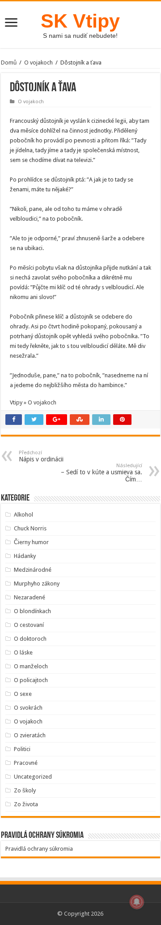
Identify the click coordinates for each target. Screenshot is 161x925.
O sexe (23, 694)
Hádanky (25, 556)
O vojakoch (38, 62)
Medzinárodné (32, 569)
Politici (22, 749)
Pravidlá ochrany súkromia (39, 848)
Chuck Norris (30, 528)
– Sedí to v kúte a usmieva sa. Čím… (101, 473)
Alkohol (23, 514)
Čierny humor (31, 542)
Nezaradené (29, 597)
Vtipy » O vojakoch (33, 402)
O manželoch (31, 666)
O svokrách (28, 707)
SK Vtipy (80, 21)
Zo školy (25, 790)
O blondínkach (32, 611)
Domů (9, 62)
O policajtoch (31, 680)
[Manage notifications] (137, 902)
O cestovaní (29, 625)
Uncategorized (33, 776)
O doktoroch (30, 638)
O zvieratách (30, 735)
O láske (23, 652)
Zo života (26, 804)
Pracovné (26, 762)
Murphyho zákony (36, 583)
